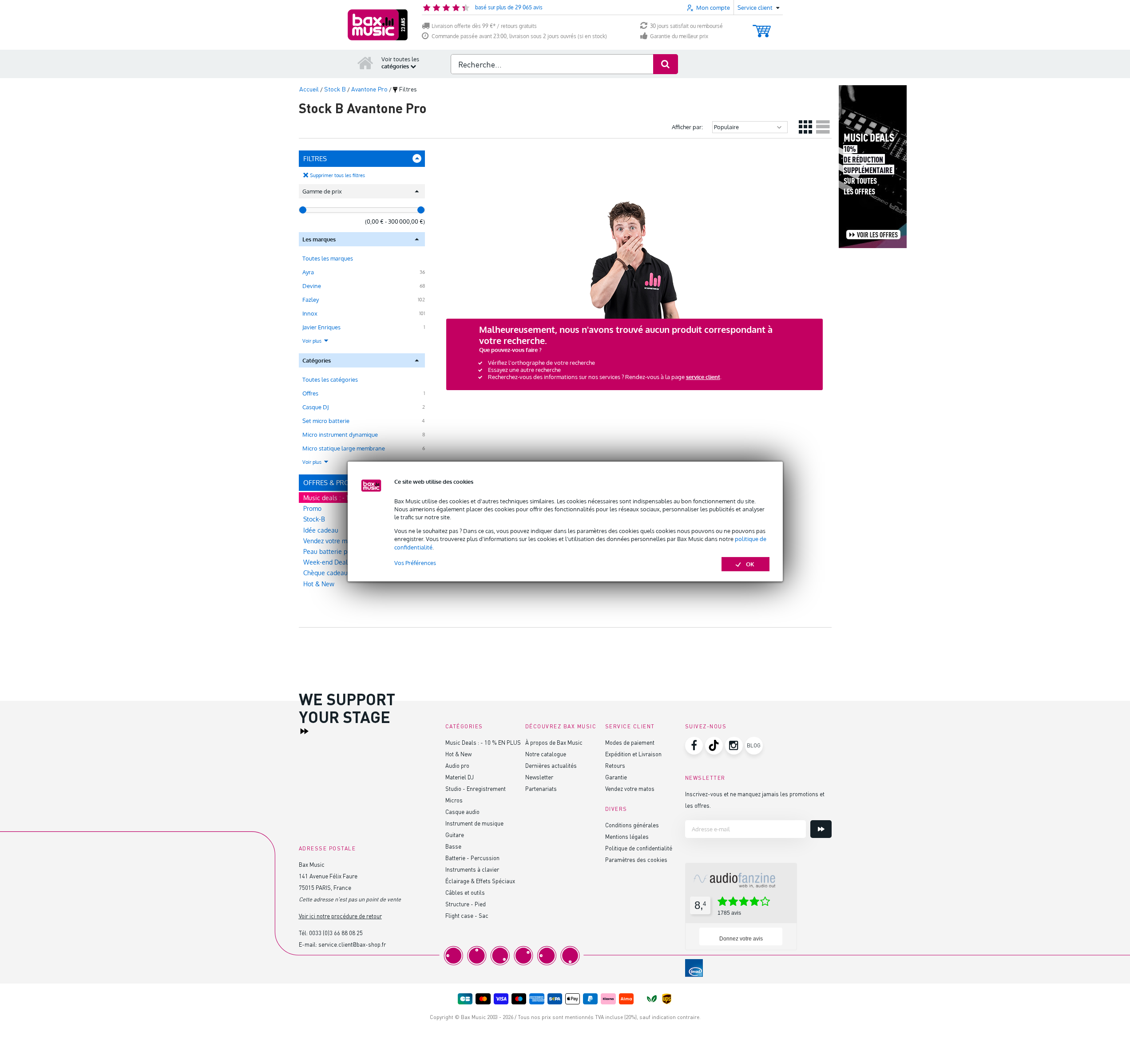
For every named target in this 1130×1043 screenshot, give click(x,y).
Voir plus (312, 341)
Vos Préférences (415, 562)
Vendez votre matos (629, 788)
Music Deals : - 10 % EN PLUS (483, 742)
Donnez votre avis (741, 939)
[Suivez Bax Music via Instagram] (734, 746)
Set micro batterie (325, 420)
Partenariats (541, 788)
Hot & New (318, 584)
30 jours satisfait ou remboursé (686, 26)
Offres (310, 393)
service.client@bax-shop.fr (352, 944)
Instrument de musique (474, 823)
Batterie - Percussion (472, 857)
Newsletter (539, 777)
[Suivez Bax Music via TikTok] (714, 746)
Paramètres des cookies (636, 859)
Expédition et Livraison (633, 754)
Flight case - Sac (466, 915)
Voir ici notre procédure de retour (340, 916)
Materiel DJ (459, 777)
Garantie (616, 777)
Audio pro (457, 765)
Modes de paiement (629, 742)
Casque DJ (315, 407)
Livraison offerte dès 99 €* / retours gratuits (484, 26)
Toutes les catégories (330, 379)
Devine (311, 285)
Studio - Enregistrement (475, 788)
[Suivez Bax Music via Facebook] (694, 746)
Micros (454, 800)
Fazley (310, 299)
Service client (630, 726)
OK (750, 564)
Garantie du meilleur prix (679, 36)
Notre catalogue (545, 754)
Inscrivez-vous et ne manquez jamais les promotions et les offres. (755, 799)
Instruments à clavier (472, 869)
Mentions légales (627, 836)
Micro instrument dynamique (340, 434)
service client (703, 376)
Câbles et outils (465, 892)
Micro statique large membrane (343, 448)
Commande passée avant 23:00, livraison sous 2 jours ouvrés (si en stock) (519, 36)
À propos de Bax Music (554, 742)
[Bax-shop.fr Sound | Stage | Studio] (378, 24)
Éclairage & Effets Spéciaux (480, 881)
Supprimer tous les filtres (337, 175)
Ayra (308, 272)
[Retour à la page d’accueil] (365, 62)
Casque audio (462, 811)
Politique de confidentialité (638, 848)
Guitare (454, 834)
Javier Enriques (321, 327)
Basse (453, 846)
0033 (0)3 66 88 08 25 (336, 932)
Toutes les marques (327, 258)
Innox (309, 313)
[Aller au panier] (762, 27)
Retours (615, 765)
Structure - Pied (465, 904)
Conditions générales (632, 825)
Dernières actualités (551, 765)
